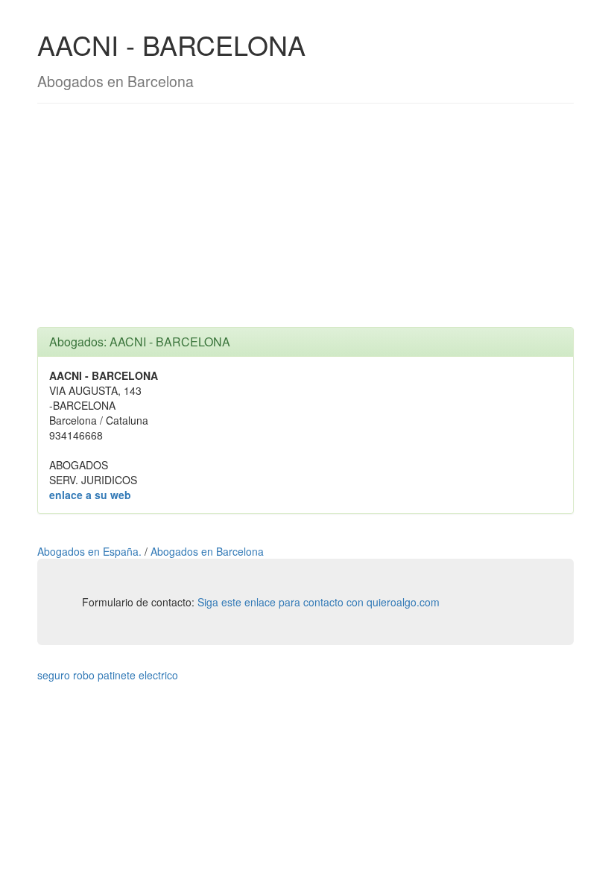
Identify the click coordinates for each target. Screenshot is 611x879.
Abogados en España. (91, 551)
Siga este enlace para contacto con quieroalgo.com (318, 601)
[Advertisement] (305, 222)
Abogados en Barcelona (207, 551)
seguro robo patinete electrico (107, 674)
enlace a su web (90, 494)
